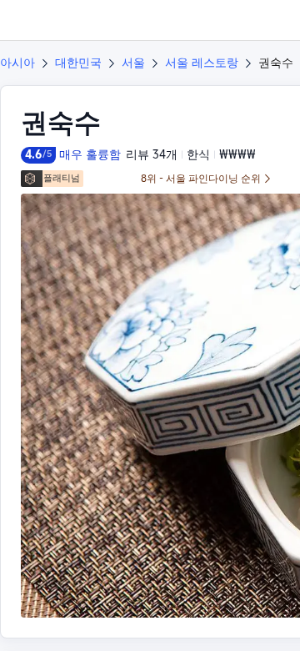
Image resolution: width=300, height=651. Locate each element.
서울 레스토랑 (201, 62)
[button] (272, 20)
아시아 (17, 62)
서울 (133, 62)
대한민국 (78, 62)
